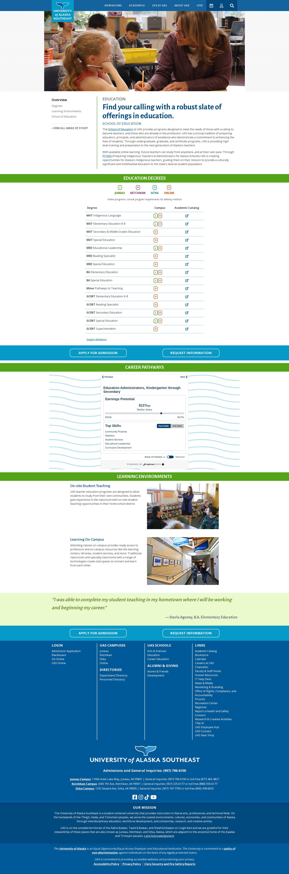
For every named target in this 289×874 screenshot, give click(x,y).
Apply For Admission (98, 353)
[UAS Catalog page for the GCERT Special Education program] (186, 321)
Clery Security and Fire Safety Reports (169, 864)
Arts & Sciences (156, 651)
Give (200, 5)
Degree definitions (97, 339)
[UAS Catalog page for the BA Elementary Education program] (186, 272)
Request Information (191, 353)
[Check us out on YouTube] (154, 797)
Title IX (199, 723)
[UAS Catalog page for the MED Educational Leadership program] (186, 248)
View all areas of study (70, 128)
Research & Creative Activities (213, 719)
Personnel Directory (112, 679)
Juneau (104, 651)
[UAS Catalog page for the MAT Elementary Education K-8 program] (186, 223)
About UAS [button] (182, 5)
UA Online (58, 659)
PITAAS (107, 156)
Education (153, 655)
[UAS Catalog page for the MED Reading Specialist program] (186, 256)
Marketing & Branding (209, 687)
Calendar (200, 659)
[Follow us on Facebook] (134, 797)
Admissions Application (66, 651)
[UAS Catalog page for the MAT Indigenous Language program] (186, 215)
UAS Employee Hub (207, 727)
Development (155, 675)
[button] (221, 5)
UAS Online (59, 663)
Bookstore (201, 655)
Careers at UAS (204, 663)
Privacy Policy (132, 864)
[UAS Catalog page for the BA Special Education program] (186, 280)
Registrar (201, 707)
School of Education (64, 116)
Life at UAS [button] (160, 5)
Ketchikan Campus (84, 784)
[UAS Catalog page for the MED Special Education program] (186, 264)
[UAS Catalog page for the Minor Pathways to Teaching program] (186, 288)
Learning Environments (66, 111)
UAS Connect (203, 731)
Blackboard (59, 655)
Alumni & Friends (157, 671)
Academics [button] (137, 5)
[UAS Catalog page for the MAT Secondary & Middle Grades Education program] (186, 231)
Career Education (158, 659)
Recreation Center (206, 703)
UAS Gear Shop (204, 735)
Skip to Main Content (15, 3)
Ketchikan (106, 655)
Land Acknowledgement (159, 836)
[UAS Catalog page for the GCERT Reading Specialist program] (186, 304)
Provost (200, 699)
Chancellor (201, 667)
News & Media (204, 683)
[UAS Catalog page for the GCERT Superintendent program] (186, 329)
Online (104, 663)
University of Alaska (72, 848)
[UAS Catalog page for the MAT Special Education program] (186, 240)
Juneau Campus (80, 779)
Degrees (57, 106)
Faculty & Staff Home (208, 671)
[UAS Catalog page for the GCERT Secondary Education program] (186, 312)
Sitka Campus (85, 788)
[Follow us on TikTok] (146, 797)
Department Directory (113, 675)
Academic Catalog (206, 651)
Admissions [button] (113, 5)
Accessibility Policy (106, 864)
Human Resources (206, 675)
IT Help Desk (203, 679)
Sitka (103, 659)
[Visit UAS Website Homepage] (144, 755)
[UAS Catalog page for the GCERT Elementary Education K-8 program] (186, 296)
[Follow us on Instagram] (140, 797)
